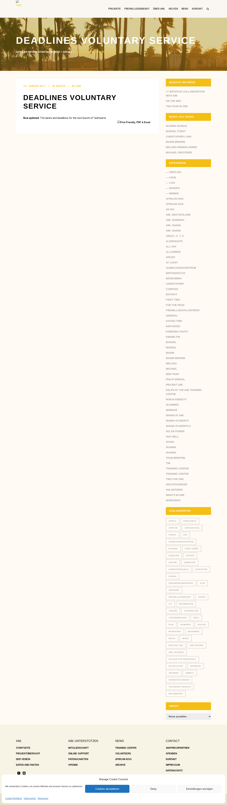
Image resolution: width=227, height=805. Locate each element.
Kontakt (171, 759)
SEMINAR (171, 410)
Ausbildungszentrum (181, 267)
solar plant (176, 666)
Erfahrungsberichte (181, 583)
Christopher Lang (179, 136)
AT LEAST (172, 262)
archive (120, 765)
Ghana (201, 597)
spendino (195, 666)
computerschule (179, 569)
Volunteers (174, 489)
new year (172, 374)
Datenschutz (30, 798)
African (173, 528)
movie (172, 638)
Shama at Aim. (175, 415)
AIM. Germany (175, 220)
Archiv (67, 51)
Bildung (173, 549)
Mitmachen (175, 631)
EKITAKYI (171, 294)
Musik (185, 638)
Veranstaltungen (179, 680)
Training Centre (177, 473)
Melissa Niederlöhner (181, 147)
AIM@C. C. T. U (175, 236)
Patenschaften (78, 759)
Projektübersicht (28, 753)
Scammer (172, 404)
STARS (170, 441)
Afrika (172, 535)
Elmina (172, 576)
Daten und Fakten (27, 765)
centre (173, 562)
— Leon (171, 177)
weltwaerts (176, 694)
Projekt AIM (174, 384)
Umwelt (190, 673)
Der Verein (23, 759)
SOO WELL (172, 436)
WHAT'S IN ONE (175, 495)
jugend (173, 611)
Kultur (202, 625)
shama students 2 (178, 426)
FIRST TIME (173, 299)
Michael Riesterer (179, 152)
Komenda (186, 625)
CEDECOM (174, 556)
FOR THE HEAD (175, 305)
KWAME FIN (173, 336)
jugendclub (191, 611)
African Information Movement (38, 51)
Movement (194, 631)
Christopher (175, 283)
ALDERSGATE (174, 241)
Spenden (171, 753)
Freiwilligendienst (180, 597)
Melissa (171, 363)
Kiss (171, 625)
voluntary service (180, 687)
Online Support (78, 753)
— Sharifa (173, 188)
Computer (189, 562)
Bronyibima (174, 278)
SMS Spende (196, 645)
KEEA (196, 618)
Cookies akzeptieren (107, 788)
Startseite (23, 748)
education (201, 569)
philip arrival (175, 379)
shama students (177, 420)
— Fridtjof (173, 172)
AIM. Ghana (173, 225)
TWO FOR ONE (175, 479)
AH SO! (170, 209)
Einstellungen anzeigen (199, 788)
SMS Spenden (176, 652)
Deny (153, 788)
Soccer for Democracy (182, 659)
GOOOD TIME (174, 321)
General (172, 315)
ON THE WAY (173, 101)
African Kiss (174, 198)
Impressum (43, 798)
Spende (73, 765)
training (174, 673)
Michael (171, 368)
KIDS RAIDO (173, 326)
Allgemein (173, 251)
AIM (185, 535)
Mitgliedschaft (78, 748)
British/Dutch (175, 273)
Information (186, 604)
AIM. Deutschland (178, 214)
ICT (170, 604)
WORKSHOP (173, 500)
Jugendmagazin (178, 618)
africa (172, 521)
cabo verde (191, 549)
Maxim (170, 352)
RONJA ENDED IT (176, 399)
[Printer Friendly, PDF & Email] (134, 122)
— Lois (170, 182)
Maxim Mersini (175, 141)
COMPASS (172, 289)
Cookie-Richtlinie (13, 798)
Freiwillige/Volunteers (183, 310)
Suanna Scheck (176, 126)
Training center (177, 468)
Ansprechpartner (177, 748)
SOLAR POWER (175, 431)
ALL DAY (171, 246)
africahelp (189, 521)
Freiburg (174, 590)
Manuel (171, 342)
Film (202, 583)
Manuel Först (176, 131)
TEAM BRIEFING (176, 457)
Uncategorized (176, 484)
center (190, 556)
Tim (168, 463)
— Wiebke (172, 193)
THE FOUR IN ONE (177, 106)
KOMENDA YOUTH (177, 331)
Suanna (171, 447)
